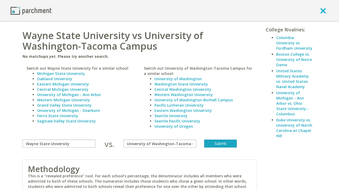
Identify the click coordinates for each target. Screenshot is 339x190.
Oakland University (54, 78)
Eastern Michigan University (63, 84)
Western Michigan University (63, 99)
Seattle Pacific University (177, 121)
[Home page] (31, 10)
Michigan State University (61, 73)
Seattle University (171, 115)
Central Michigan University (62, 89)
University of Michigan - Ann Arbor (69, 94)
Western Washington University (183, 94)
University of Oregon (173, 126)
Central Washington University (182, 89)
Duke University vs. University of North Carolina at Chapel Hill (294, 127)
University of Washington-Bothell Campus (193, 99)
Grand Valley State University (64, 105)
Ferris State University (57, 115)
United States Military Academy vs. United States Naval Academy (292, 78)
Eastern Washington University (183, 110)
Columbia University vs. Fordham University (294, 43)
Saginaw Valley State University (66, 121)
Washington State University (181, 84)
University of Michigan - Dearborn (68, 110)
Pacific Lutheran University (179, 105)
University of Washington (178, 78)
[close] (323, 10)
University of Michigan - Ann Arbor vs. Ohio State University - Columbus (292, 103)
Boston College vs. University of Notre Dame (294, 59)
